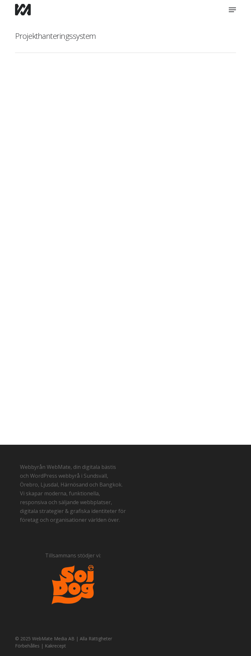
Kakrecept (56, 646)
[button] (232, 10)
